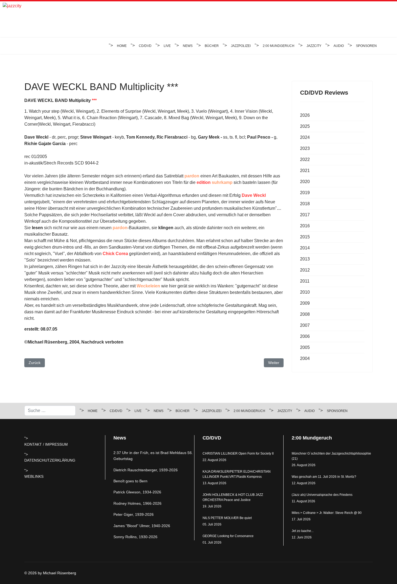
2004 (305, 358)
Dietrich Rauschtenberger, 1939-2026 (145, 470)
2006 (305, 336)
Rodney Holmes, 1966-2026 (137, 503)
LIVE (167, 46)
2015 (305, 237)
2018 (305, 203)
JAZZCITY (314, 46)
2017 (305, 214)
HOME (122, 46)
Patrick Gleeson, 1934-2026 (137, 492)
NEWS (188, 46)
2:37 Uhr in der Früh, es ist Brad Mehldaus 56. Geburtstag (153, 456)
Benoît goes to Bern (130, 481)
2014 (305, 248)
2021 (305, 170)
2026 (305, 115)
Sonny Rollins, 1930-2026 (135, 537)
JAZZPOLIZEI (241, 46)
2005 (305, 347)
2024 (305, 137)
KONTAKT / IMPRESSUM (46, 444)
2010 (305, 292)
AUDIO (339, 46)
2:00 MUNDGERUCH (278, 46)
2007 (305, 325)
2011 (304, 281)
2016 (305, 226)
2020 (305, 181)
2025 (305, 126)
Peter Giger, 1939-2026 (133, 514)
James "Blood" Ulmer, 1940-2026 (141, 526)
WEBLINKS (33, 476)
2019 (305, 192)
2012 (305, 270)
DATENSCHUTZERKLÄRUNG (49, 460)
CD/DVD (145, 46)
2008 (305, 314)
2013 (305, 259)
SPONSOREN (366, 46)
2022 (305, 159)
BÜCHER (212, 46)
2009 (305, 303)
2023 (305, 148)
